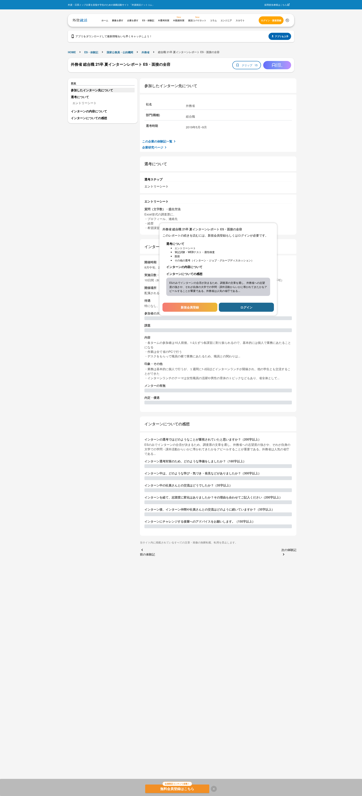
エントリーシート (84, 103)
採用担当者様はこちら (275, 4)
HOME (72, 52)
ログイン (246, 307)
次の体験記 (288, 550)
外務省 (146, 52)
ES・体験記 (91, 52)
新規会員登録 (190, 307)
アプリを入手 (281, 36)
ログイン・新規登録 (271, 20)
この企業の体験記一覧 (157, 141)
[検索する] (287, 20)
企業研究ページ (152, 147)
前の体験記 (147, 554)
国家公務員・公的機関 (120, 52)
